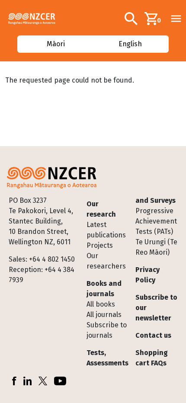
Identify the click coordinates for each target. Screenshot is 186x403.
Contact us (153, 335)
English (130, 44)
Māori (55, 44)
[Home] (35, 18)
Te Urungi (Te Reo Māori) (156, 247)
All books (101, 304)
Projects (100, 245)
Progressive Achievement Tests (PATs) (156, 221)
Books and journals (104, 288)
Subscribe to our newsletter (156, 307)
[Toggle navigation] (176, 19)
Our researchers (106, 261)
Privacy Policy (147, 274)
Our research (101, 209)
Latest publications (106, 230)
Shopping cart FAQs (151, 358)
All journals (104, 314)
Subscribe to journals (107, 330)
